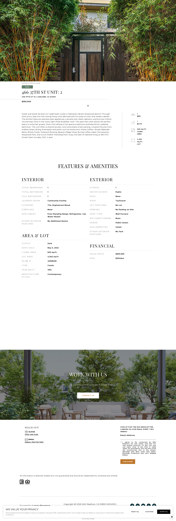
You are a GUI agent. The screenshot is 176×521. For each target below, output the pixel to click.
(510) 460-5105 (31, 434)
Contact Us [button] (88, 395)
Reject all (135, 511)
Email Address (127, 435)
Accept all (164, 511)
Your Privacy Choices (88, 518)
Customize (149, 511)
